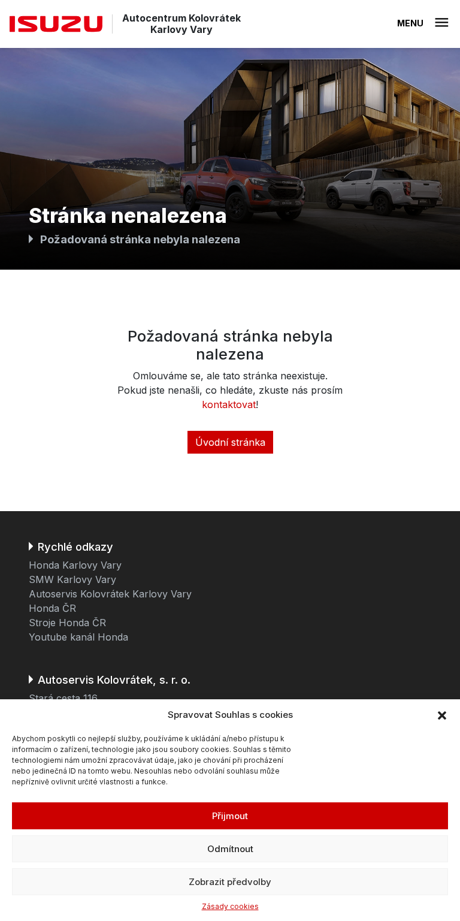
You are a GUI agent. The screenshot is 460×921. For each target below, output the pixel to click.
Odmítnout (230, 848)
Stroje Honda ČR (67, 623)
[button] (442, 715)
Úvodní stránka (230, 442)
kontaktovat (229, 404)
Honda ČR (52, 608)
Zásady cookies (230, 906)
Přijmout (230, 816)
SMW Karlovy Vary (72, 579)
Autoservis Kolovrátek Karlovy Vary (110, 594)
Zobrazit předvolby (230, 881)
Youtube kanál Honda (78, 637)
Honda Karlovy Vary (75, 565)
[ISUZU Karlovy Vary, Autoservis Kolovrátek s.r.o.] (56, 24)
